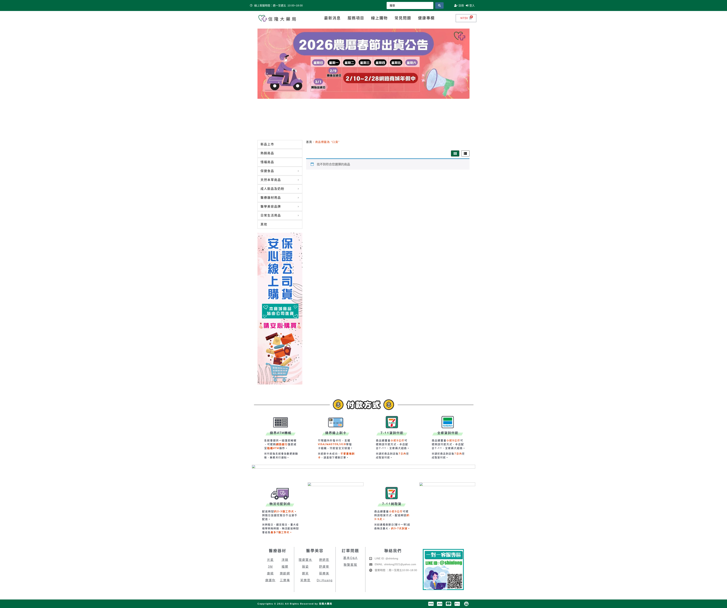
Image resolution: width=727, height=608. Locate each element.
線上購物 (379, 18)
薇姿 (305, 566)
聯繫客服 (350, 564)
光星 (270, 559)
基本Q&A (350, 558)
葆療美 (324, 573)
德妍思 (324, 559)
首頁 (309, 142)
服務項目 (356, 18)
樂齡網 (285, 573)
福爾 (285, 566)
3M (270, 566)
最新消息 (332, 18)
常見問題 (403, 18)
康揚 (270, 573)
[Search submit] (439, 5)
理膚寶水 (305, 559)
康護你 (270, 580)
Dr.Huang (325, 580)
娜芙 (305, 573)
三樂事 (285, 580)
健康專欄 (426, 18)
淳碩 (285, 559)
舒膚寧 (324, 566)
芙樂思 (305, 580)
